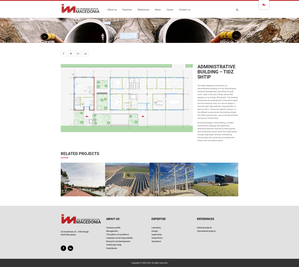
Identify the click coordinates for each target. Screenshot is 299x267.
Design (155, 231)
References (143, 9)
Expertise (127, 9)
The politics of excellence (117, 234)
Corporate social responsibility (119, 238)
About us (112, 9)
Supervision (157, 234)
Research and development (118, 241)
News (158, 9)
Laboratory (156, 227)
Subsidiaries (111, 248)
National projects (204, 227)
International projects (206, 231)
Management (112, 231)
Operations (156, 241)
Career (169, 9)
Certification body (113, 245)
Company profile (113, 227)
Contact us (184, 9)
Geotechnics (157, 238)
